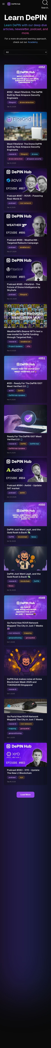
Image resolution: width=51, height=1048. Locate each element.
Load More (25, 794)
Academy (33, 42)
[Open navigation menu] (3, 3)
